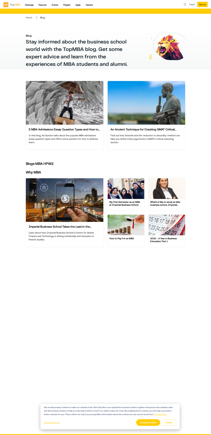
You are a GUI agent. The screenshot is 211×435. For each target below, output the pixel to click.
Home (29, 17)
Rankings (29, 5)
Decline (169, 422)
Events (55, 5)
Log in (192, 4)
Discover (43, 5)
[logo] (11, 4)
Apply (78, 5)
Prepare (66, 5)
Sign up (202, 4)
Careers (89, 5)
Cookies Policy (160, 414)
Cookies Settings (51, 422)
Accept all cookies (148, 422)
